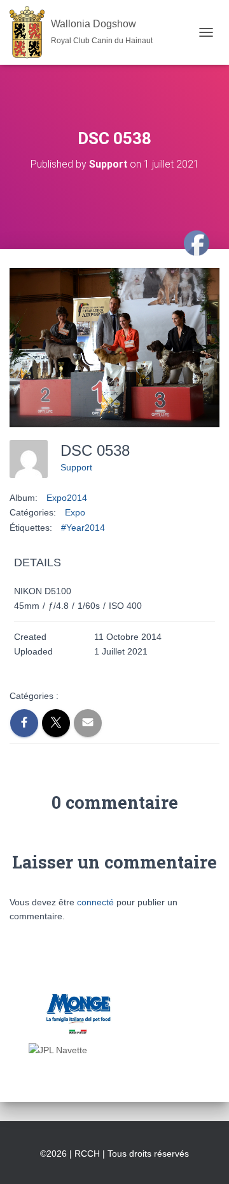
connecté (95, 902)
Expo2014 (66, 498)
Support (76, 467)
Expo (75, 512)
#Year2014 (83, 527)
